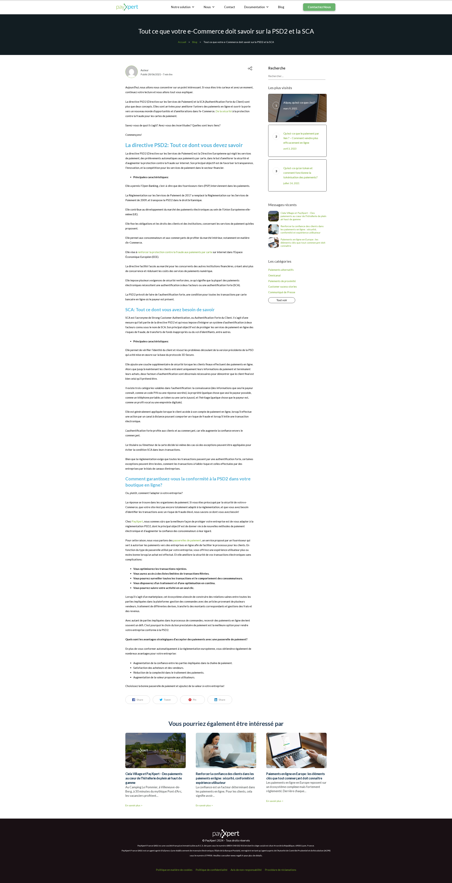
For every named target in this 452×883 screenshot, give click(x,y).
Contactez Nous (319, 7)
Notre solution (181, 7)
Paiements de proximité (282, 281)
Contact (229, 7)
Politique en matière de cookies (174, 869)
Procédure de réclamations (280, 869)
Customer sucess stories (282, 286)
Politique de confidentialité (211, 869)
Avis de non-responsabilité (246, 869)
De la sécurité (224, 111)
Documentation (254, 7)
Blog (281, 7)
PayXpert (137, 521)
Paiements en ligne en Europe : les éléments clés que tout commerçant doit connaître (303, 242)
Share (139, 699)
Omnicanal (274, 275)
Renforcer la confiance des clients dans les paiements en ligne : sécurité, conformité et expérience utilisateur (302, 229)
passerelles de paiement (187, 540)
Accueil (182, 41)
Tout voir (281, 300)
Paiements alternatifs (281, 269)
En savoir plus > (133, 805)
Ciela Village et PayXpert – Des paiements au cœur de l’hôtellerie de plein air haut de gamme (303, 216)
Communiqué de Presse (281, 292)
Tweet (167, 699)
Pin (194, 699)
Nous (207, 7)
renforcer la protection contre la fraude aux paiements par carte (175, 252)
